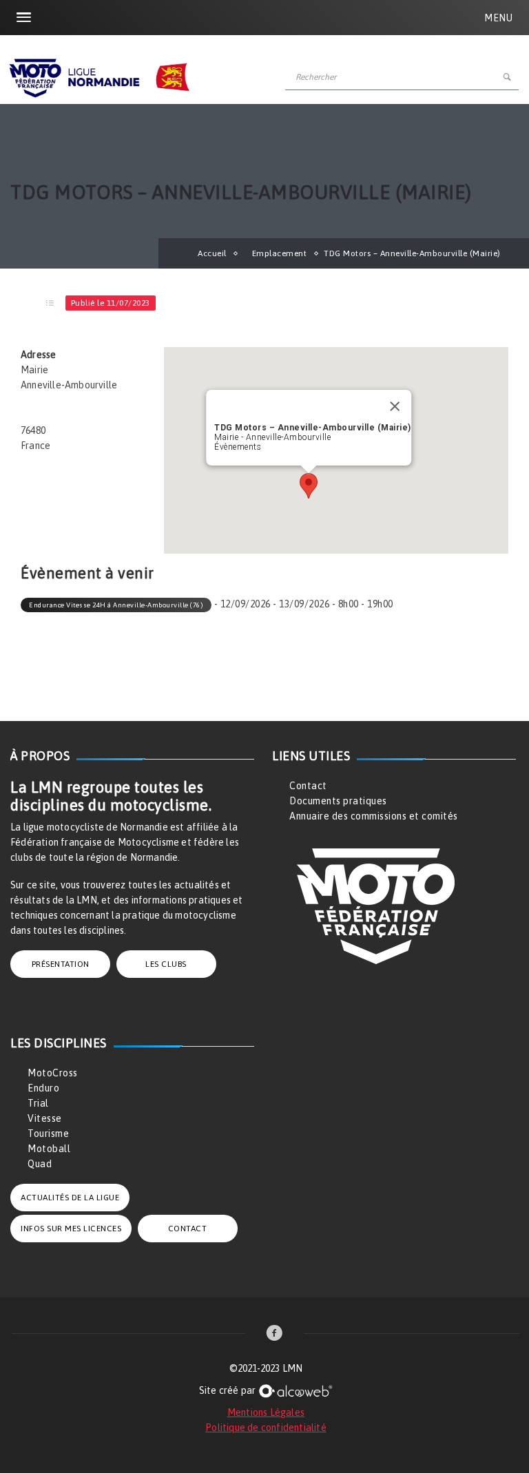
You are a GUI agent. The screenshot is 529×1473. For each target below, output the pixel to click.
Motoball (49, 1148)
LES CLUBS (166, 964)
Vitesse (45, 1118)
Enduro (43, 1088)
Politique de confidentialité (265, 1427)
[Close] (394, 406)
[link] (274, 1334)
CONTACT (187, 1228)
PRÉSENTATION (61, 964)
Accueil (212, 253)
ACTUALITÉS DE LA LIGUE (70, 1197)
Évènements (237, 447)
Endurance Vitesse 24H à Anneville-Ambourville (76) (116, 605)
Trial (38, 1103)
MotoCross (53, 1072)
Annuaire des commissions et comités (373, 816)
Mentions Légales (265, 1412)
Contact (308, 785)
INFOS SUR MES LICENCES (71, 1228)
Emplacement (279, 253)
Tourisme (48, 1133)
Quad (40, 1163)
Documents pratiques (338, 800)
